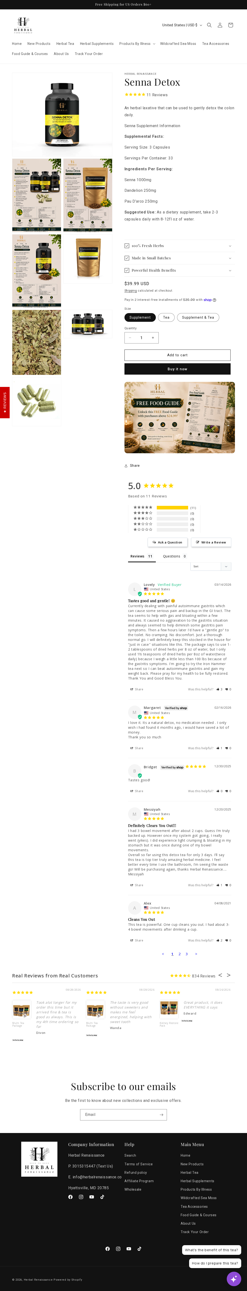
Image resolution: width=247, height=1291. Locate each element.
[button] (137, 44)
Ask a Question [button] (170, 542)
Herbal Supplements (197, 1181)
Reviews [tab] (137, 556)
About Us (188, 1223)
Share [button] (135, 465)
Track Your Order (195, 1232)
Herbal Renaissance (38, 1279)
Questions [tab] (171, 556)
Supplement (140, 317)
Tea (166, 317)
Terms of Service (138, 1164)
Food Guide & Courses (199, 1215)
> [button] (196, 953)
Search (130, 1155)
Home (185, 1155)
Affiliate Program (139, 1181)
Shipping (130, 290)
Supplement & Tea (198, 317)
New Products (192, 1164)
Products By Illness (196, 1189)
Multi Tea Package (18, 1024)
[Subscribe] (161, 1114)
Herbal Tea (190, 1172)
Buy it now (177, 369)
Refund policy (135, 1172)
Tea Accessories (194, 1207)
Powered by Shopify (68, 1279)
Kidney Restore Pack (169, 1024)
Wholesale (132, 1189)
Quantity (130, 328)
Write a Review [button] (213, 542)
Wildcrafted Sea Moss (199, 1198)
